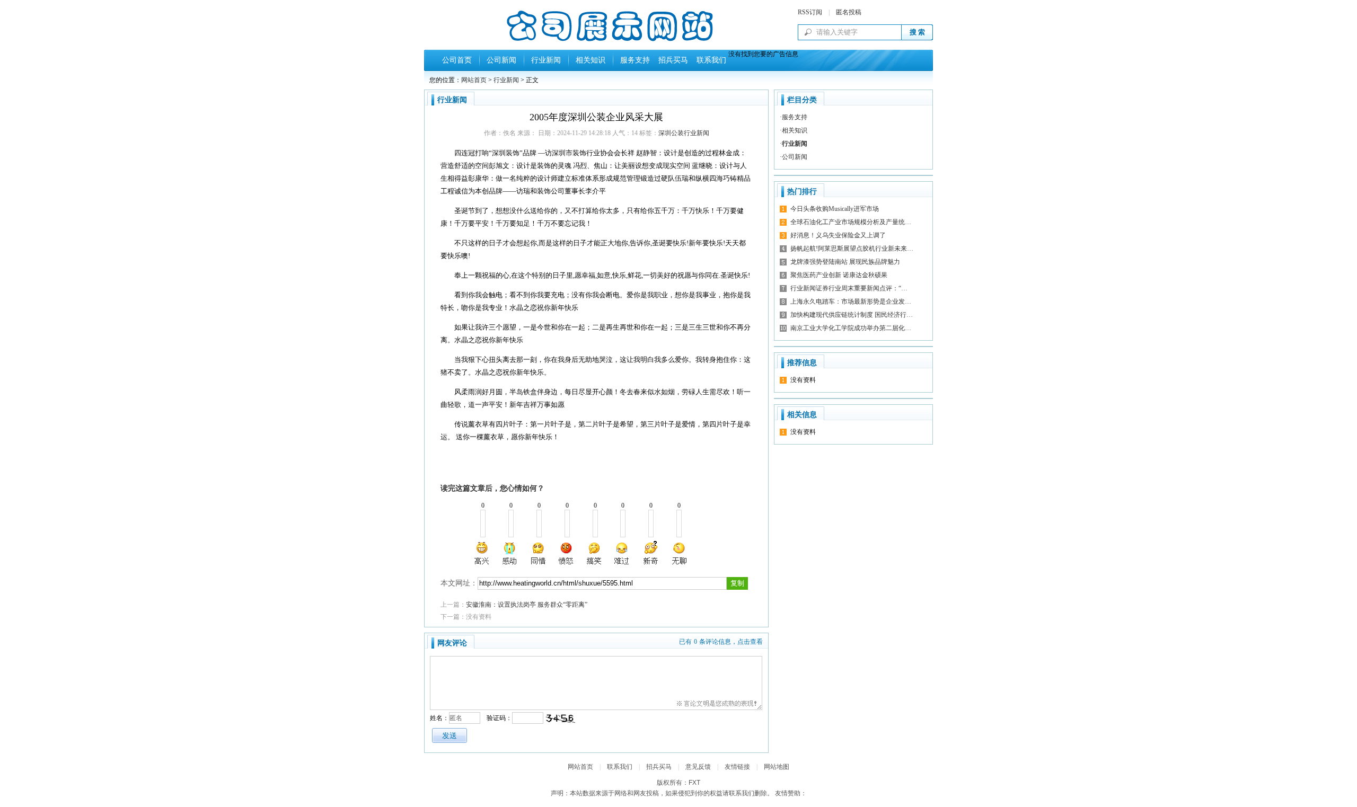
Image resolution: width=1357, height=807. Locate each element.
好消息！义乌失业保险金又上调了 (838, 235)
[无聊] (678, 553)
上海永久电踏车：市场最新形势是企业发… (850, 301)
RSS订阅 (810, 12)
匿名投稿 (848, 12)
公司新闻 (501, 60)
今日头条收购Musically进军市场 (834, 208)
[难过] (622, 553)
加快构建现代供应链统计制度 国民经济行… (851, 314)
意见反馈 (698, 766)
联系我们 (709, 60)
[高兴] (482, 553)
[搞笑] (594, 553)
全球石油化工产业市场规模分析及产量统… (850, 222)
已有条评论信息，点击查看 (721, 641)
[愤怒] (566, 553)
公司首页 (457, 60)
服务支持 (635, 60)
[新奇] (650, 553)
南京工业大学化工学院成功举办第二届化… (850, 328)
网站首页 (474, 80)
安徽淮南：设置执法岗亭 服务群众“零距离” (526, 604)
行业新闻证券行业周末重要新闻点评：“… (848, 288)
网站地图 (776, 766)
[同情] (538, 553)
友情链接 (737, 766)
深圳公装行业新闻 (683, 133)
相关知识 (590, 60)
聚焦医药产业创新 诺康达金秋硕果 (838, 275)
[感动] (510, 553)
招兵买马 (671, 60)
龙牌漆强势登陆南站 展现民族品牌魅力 (845, 261)
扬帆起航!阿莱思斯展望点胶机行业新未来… (851, 248)
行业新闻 (546, 60)
